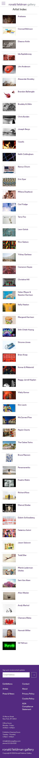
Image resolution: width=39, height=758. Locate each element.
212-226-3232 (11, 743)
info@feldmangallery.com (11, 741)
